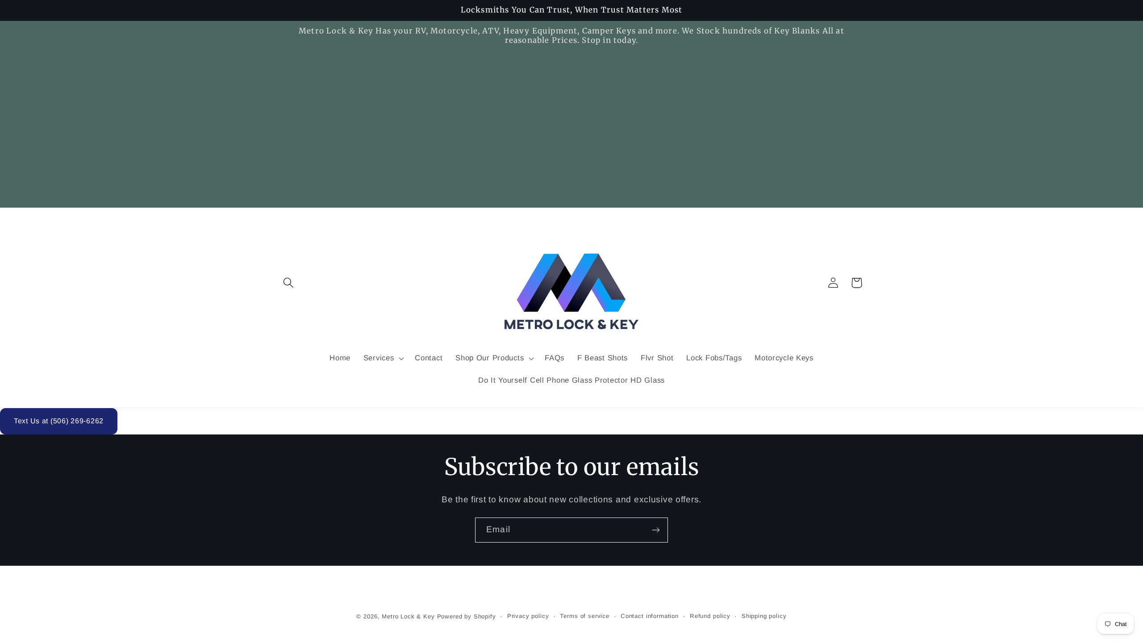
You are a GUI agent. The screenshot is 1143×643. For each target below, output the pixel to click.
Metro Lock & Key (408, 616)
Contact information (650, 616)
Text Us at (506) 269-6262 (59, 421)
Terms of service (584, 616)
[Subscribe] (655, 530)
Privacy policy (528, 616)
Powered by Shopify (466, 616)
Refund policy (710, 616)
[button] (288, 283)
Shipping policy (764, 616)
